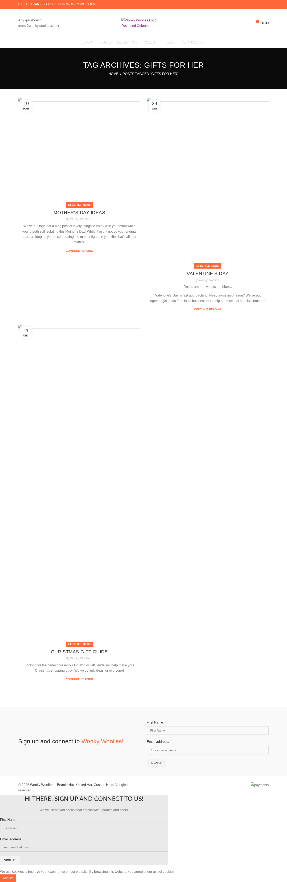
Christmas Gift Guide (79, 651)
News (87, 204)
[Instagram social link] (266, 4)
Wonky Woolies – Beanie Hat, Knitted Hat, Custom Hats (71, 785)
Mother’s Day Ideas (79, 212)
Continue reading (79, 250)
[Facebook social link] (256, 4)
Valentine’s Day (208, 273)
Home (113, 74)
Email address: (158, 742)
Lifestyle (74, 204)
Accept (8, 878)
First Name (155, 722)
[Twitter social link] (261, 4)
